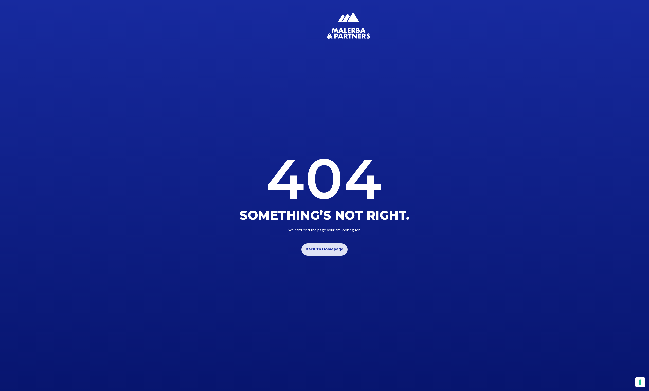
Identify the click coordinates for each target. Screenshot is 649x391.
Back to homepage (324, 249)
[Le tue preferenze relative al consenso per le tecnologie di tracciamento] (640, 382)
